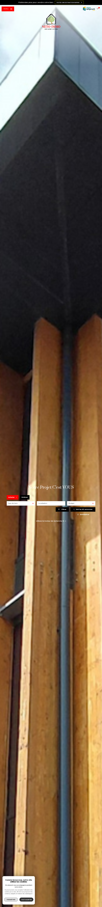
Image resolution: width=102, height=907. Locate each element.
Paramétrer (11, 899)
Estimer (25, 497)
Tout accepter (26, 899)
